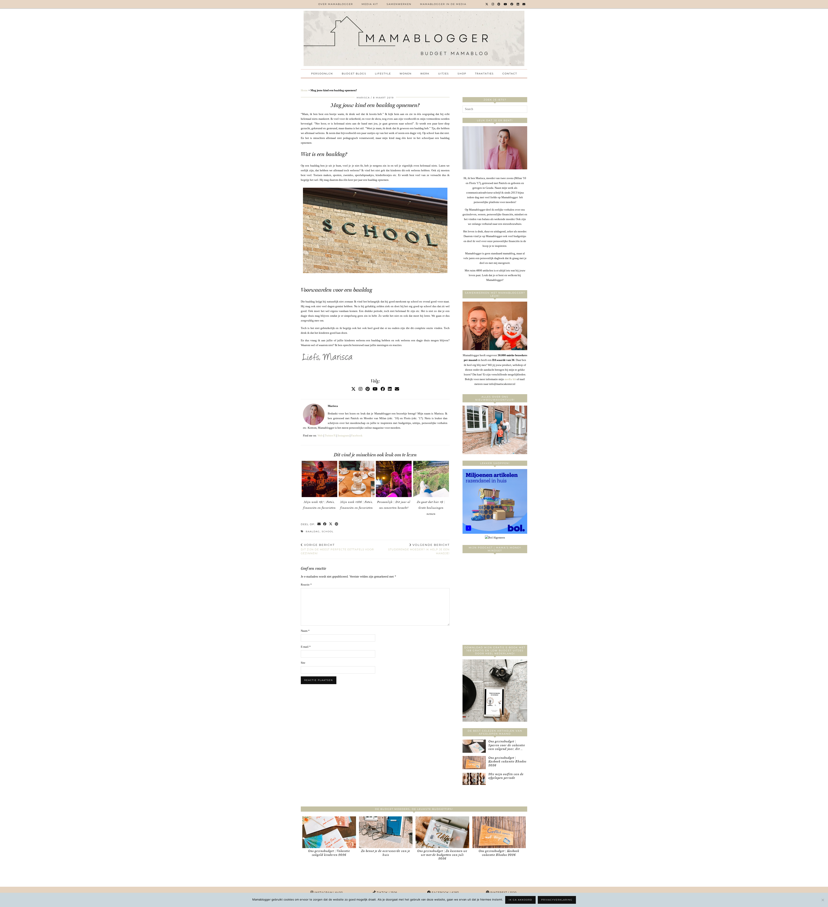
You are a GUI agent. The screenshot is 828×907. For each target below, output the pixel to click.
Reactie (306, 584)
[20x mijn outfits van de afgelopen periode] (474, 779)
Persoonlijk (322, 73)
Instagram (343, 435)
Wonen (406, 73)
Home (304, 90)
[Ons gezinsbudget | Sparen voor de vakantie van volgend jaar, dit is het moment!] (474, 746)
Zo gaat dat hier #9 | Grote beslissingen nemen (431, 507)
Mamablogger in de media (443, 4)
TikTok (386, 892)
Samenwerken (399, 4)
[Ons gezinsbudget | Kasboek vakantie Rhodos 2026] (474, 762)
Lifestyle (383, 73)
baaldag (313, 531)
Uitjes (443, 73)
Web (320, 435)
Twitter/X (330, 435)
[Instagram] (493, 4)
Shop (462, 73)
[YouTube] (505, 4)
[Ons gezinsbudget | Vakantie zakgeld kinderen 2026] (329, 832)
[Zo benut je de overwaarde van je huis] (386, 832)
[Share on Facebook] (325, 524)
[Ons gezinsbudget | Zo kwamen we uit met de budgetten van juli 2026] (442, 832)
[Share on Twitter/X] (331, 524)
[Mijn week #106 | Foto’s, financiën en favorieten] (357, 479)
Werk (425, 73)
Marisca (363, 97)
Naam (305, 630)
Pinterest (503, 892)
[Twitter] (487, 4)
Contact (509, 73)
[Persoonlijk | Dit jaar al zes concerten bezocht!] (394, 479)
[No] (822, 900)
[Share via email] (319, 524)
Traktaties (484, 73)
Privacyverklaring (556, 899)
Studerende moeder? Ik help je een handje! (419, 549)
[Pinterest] (499, 4)
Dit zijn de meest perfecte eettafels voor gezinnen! (337, 549)
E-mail (306, 646)
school (328, 531)
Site (303, 662)
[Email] (524, 4)
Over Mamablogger (335, 4)
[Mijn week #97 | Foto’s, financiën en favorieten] (319, 479)
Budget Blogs (354, 73)
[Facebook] (512, 4)
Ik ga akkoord (520, 899)
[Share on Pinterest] (337, 524)
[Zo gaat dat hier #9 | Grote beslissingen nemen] (431, 479)
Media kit (370, 4)
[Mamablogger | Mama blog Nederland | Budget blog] (414, 38)
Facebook (356, 435)
